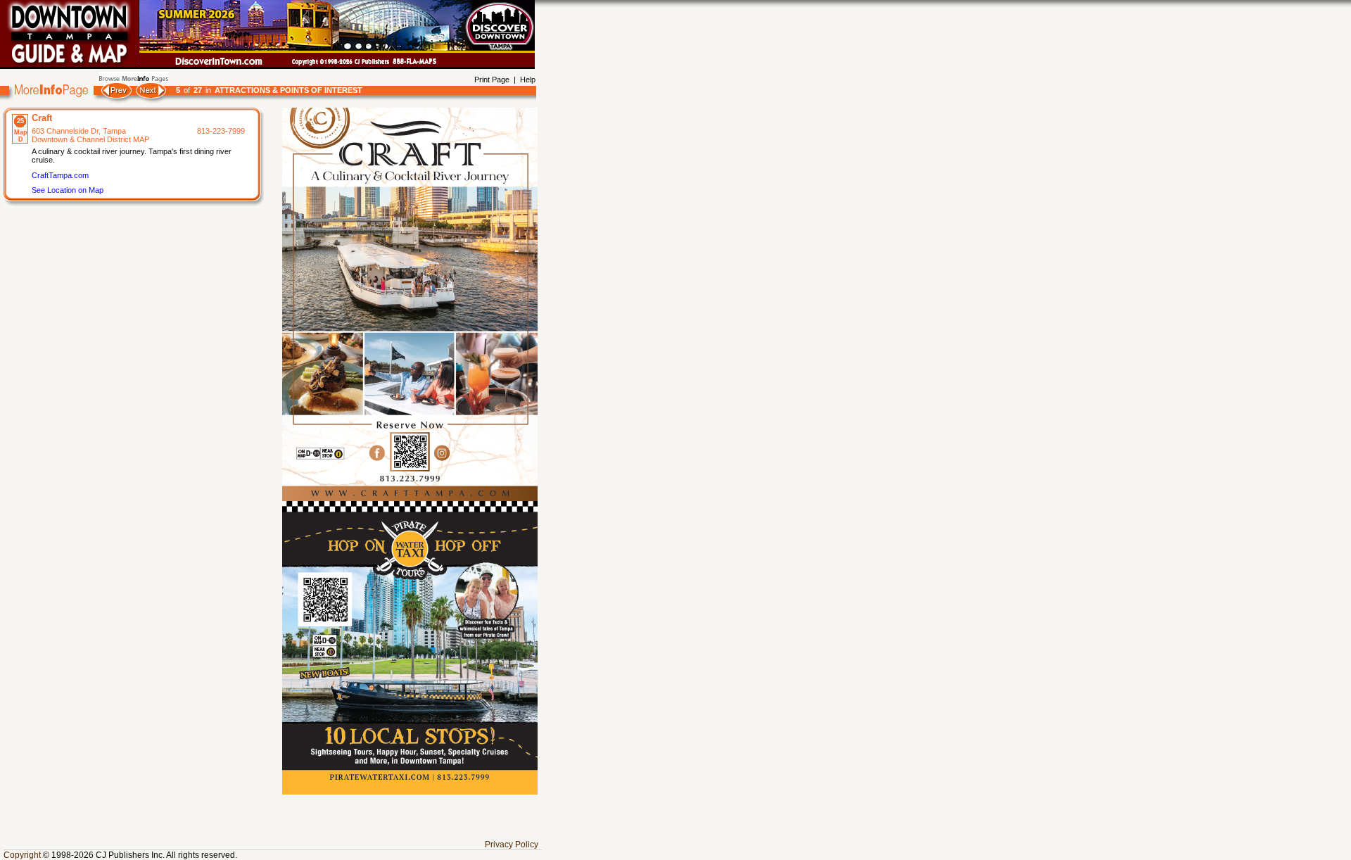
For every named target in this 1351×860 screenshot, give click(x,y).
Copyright (22, 855)
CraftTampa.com (60, 175)
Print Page (491, 79)
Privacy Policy (511, 844)
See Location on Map (67, 190)
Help (527, 79)
